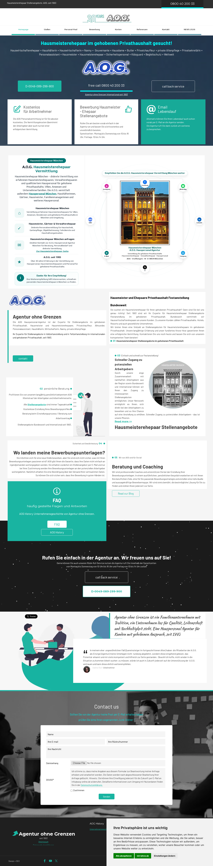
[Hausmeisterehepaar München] (145, 213)
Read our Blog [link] (126, 493)
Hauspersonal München (42, 193)
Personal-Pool (70, 29)
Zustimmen (78, 790)
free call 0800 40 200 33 (106, 85)
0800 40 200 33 (182, 4)
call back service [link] (173, 86)
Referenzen (142, 29)
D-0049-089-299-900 (39, 86)
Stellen (47, 29)
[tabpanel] (74, 3)
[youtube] (50, 860)
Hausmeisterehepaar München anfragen (52, 239)
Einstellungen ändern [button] (164, 856)
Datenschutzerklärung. (92, 785)
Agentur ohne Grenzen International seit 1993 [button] (106, 94)
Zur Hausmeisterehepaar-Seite (52, 251)
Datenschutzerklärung (43, 845)
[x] (56, 860)
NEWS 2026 (189, 29)
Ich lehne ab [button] (143, 856)
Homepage (23, 29)
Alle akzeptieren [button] (124, 856)
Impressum (43, 841)
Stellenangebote (37, 404)
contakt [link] (23, 358)
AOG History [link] (57, 532)
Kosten (118, 29)
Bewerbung (94, 29)
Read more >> (123, 421)
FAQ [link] (57, 524)
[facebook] (44, 860)
